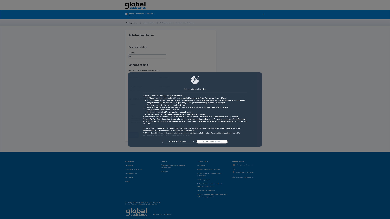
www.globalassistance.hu (155, 122)
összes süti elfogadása (212, 142)
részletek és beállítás (178, 142)
